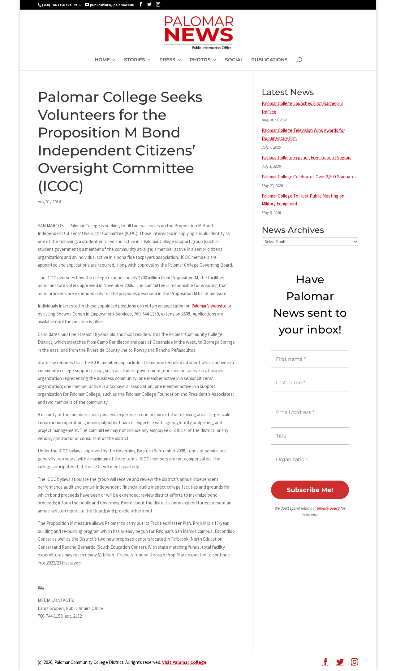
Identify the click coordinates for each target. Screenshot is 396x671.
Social (234, 60)
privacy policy (328, 508)
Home (102, 60)
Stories (134, 60)
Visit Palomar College (184, 662)
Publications (269, 60)
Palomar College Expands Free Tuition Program (306, 157)
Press (167, 60)
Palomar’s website (209, 306)
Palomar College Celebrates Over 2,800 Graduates (309, 177)
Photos (200, 60)
